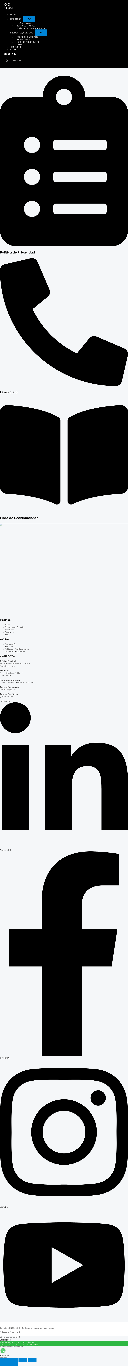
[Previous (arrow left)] (4, 1364)
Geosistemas (23, 39)
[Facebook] (15, 54)
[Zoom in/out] (4, 1360)
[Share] (22, 1360)
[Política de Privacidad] (64, 245)
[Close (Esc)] (32, 1360)
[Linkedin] (12, 54)
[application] (21, 19)
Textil (20, 44)
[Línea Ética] (64, 385)
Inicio (13, 14)
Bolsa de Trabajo (26, 26)
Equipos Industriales (28, 37)
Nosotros (15, 19)
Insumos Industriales (28, 42)
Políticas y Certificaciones (31, 28)
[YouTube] (5, 54)
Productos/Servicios (21, 33)
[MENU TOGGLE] (29, 19)
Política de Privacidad (17, 252)
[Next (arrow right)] (13, 1364)
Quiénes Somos (24, 23)
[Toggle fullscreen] (13, 1360)
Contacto (15, 47)
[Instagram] (9, 54)
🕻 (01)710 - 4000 (14, 60)
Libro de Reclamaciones (19, 518)
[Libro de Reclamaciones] (64, 511)
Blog (13, 49)
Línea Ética (9, 392)
